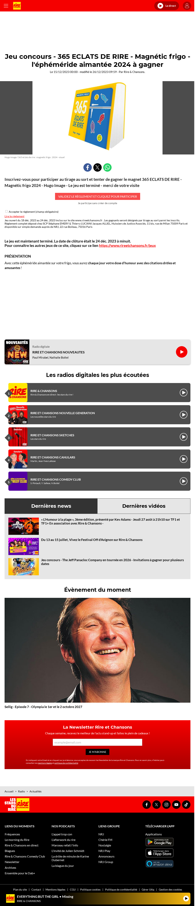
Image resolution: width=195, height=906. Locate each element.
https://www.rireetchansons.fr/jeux (127, 245)
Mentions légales (55, 889)
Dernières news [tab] (51, 506)
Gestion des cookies (170, 889)
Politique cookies (90, 889)
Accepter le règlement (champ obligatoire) (33, 211)
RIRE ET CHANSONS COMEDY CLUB (55, 479)
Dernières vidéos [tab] (143, 506)
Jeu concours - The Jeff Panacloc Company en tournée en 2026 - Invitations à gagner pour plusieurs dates (112, 562)
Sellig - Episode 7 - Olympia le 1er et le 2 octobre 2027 (43, 707)
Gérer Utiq (148, 889)
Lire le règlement (14, 216)
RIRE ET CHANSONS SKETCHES (52, 435)
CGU (73, 889)
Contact (36, 889)
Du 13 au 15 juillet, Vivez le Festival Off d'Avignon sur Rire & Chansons (91, 540)
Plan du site (20, 889)
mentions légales (45, 763)
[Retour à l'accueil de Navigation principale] (17, 6)
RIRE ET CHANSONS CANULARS (52, 457)
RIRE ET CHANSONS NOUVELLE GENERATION (62, 413)
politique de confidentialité (66, 763)
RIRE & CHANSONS (43, 391)
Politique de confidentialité (121, 889)
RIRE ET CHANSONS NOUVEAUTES (58, 352)
